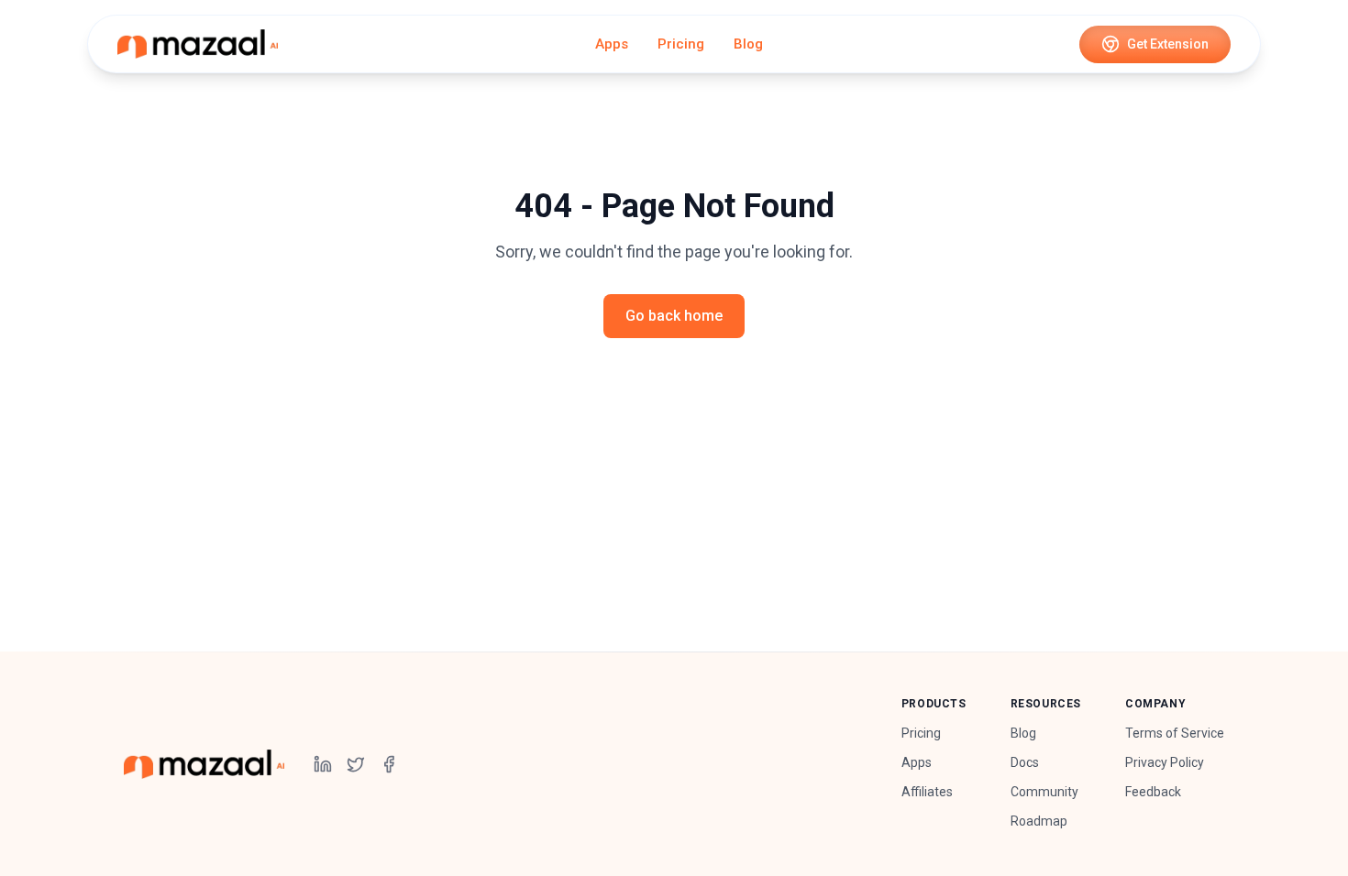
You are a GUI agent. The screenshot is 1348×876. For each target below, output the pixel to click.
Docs (1025, 762)
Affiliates (927, 791)
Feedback (1153, 791)
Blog (748, 44)
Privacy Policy (1164, 762)
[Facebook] (389, 764)
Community (1044, 791)
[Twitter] (356, 764)
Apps (611, 44)
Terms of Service (1174, 733)
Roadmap (1039, 821)
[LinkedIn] (323, 764)
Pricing (680, 44)
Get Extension (1168, 44)
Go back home (674, 315)
